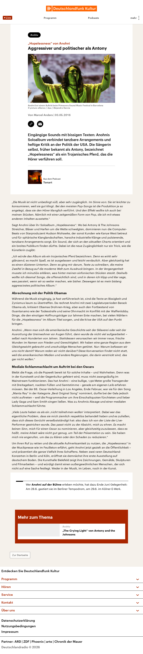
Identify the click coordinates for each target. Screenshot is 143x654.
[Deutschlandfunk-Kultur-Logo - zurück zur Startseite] (71, 8)
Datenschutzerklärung (18, 620)
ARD (18, 641)
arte (50, 641)
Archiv (34, 34)
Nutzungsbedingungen (18, 626)
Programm (50, 17)
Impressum (9, 631)
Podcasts (93, 17)
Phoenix (38, 641)
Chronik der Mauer (68, 641)
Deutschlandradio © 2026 (20, 647)
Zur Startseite (20, 555)
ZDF (27, 641)
